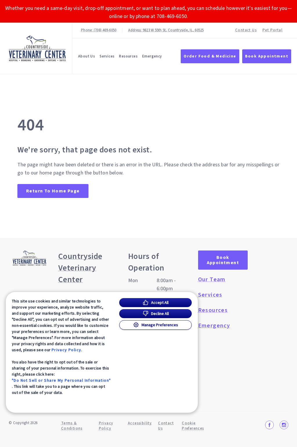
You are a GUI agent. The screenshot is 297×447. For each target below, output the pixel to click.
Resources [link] (128, 56)
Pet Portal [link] (272, 30)
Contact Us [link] (246, 30)
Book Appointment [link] (266, 56)
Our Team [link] (212, 279)
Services (106, 56)
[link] (37, 48)
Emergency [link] (152, 56)
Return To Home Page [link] (53, 191)
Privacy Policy (67, 349)
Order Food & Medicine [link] (210, 56)
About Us (86, 56)
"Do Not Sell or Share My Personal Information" (61, 380)
